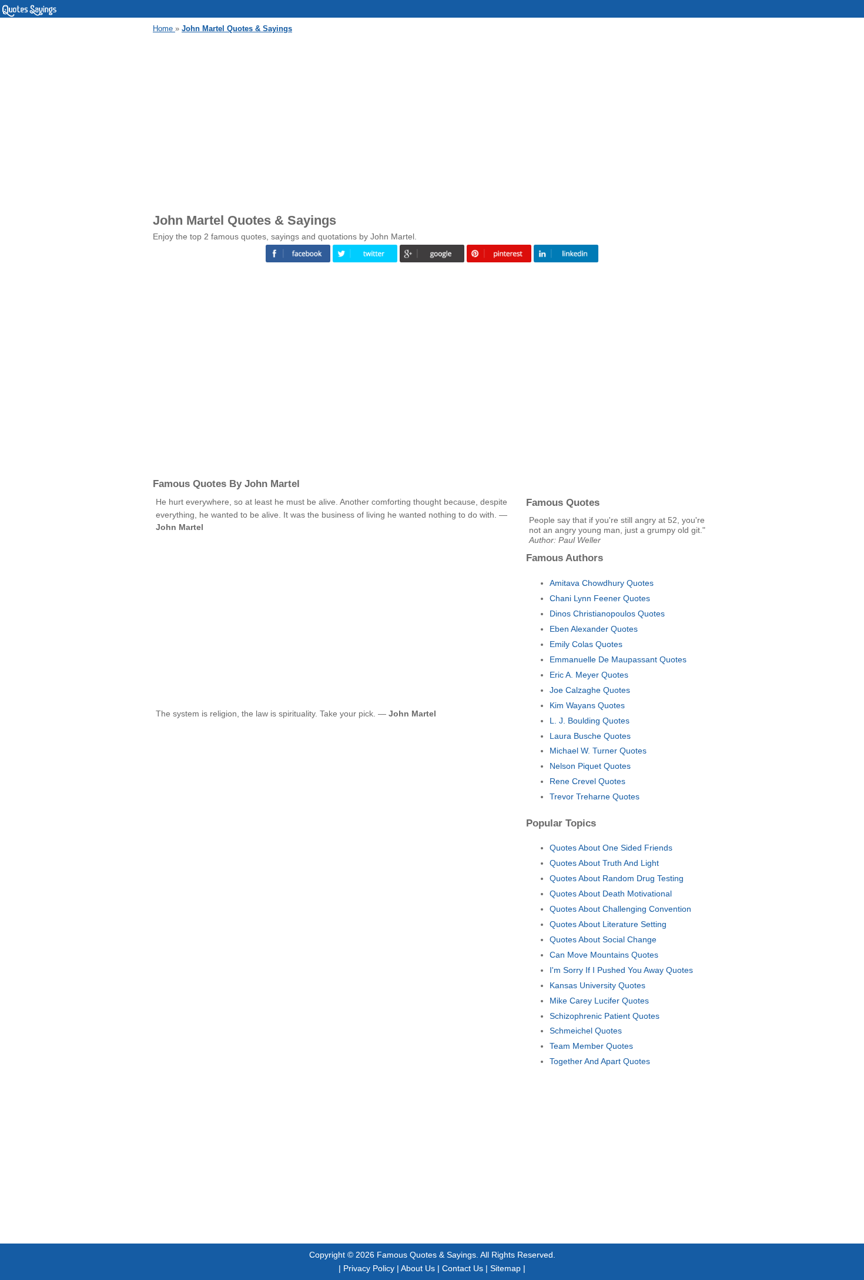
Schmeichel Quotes (586, 1030)
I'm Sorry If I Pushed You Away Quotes (621, 970)
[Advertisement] (432, 121)
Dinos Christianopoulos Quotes (607, 613)
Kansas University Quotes (597, 985)
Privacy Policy (368, 1268)
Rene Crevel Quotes (587, 781)
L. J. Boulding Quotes (589, 720)
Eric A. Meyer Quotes (589, 674)
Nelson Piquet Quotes (590, 766)
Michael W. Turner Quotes (598, 750)
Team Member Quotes (591, 1046)
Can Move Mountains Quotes (604, 954)
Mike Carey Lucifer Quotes (599, 1000)
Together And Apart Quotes (600, 1061)
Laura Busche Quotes (590, 736)
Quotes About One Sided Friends (611, 847)
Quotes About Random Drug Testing (617, 878)
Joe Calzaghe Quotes (590, 690)
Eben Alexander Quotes (594, 629)
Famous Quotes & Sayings (426, 1254)
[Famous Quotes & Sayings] (29, 14)
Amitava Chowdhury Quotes (602, 583)
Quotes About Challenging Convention (620, 909)
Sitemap (505, 1268)
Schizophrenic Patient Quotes (604, 1016)
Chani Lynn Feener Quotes (600, 598)
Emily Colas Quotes (586, 644)
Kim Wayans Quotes (587, 705)
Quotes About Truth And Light (604, 863)
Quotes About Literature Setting (608, 924)
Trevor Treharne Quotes (594, 796)
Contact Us (462, 1268)
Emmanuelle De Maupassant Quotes (618, 659)
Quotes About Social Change (603, 939)
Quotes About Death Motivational (611, 893)
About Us (418, 1268)
